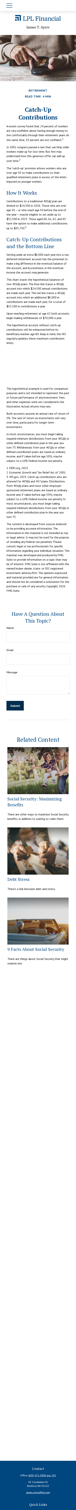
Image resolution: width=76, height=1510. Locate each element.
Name (10, 628)
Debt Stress (18, 879)
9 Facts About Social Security (35, 949)
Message (11, 672)
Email (9, 650)
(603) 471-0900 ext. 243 (42, 1475)
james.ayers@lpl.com (38, 1492)
